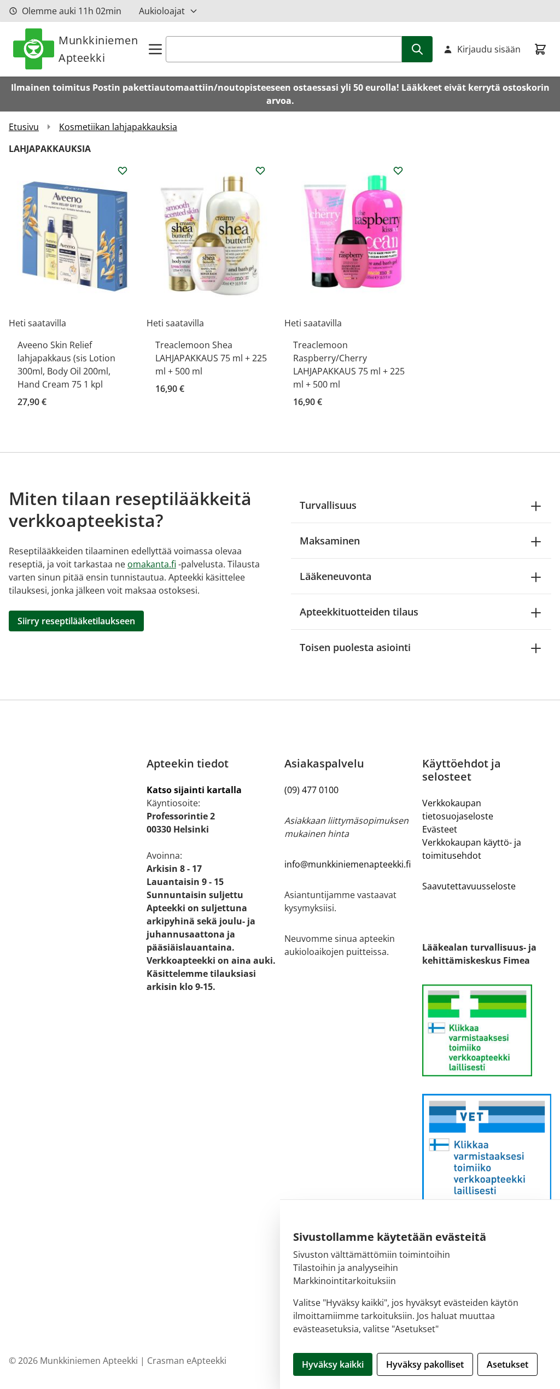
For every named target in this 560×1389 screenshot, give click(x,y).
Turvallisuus (328, 505)
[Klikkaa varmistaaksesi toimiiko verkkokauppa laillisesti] (486, 1030)
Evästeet (439, 829)
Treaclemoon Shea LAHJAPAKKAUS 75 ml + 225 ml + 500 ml (211, 358)
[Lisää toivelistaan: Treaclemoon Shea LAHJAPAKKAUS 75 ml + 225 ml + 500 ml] (260, 170)
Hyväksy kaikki (333, 1364)
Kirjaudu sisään (489, 49)
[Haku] (417, 49)
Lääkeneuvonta (335, 576)
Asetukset (507, 1364)
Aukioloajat (162, 11)
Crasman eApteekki (186, 1361)
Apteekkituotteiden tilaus (359, 611)
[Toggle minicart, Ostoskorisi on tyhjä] (540, 49)
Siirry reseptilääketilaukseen (76, 621)
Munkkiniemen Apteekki (98, 49)
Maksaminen (330, 540)
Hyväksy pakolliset (425, 1364)
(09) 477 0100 (311, 790)
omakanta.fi (151, 564)
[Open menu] (155, 49)
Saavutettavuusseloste (469, 886)
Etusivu (24, 127)
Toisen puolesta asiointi (355, 647)
